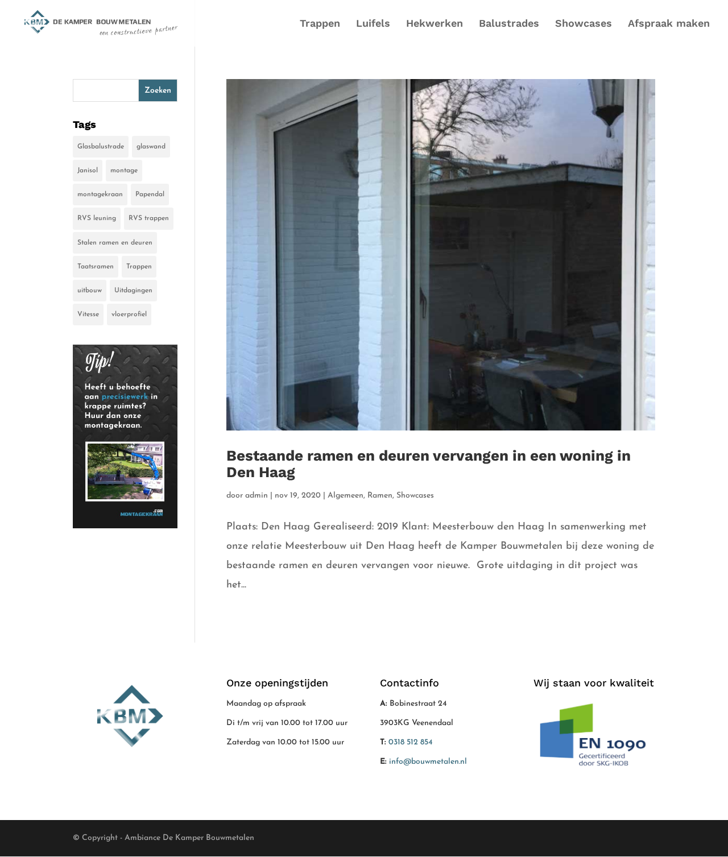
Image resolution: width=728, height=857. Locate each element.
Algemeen (345, 495)
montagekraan (100, 194)
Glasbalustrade (100, 146)
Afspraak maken (669, 24)
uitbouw (89, 290)
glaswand (151, 146)
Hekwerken (434, 24)
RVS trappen (149, 218)
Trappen (320, 24)
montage (124, 170)
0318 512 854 (410, 742)
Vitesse (88, 314)
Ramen (379, 495)
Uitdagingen (133, 290)
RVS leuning (96, 218)
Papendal (149, 194)
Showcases (583, 24)
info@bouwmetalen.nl (428, 761)
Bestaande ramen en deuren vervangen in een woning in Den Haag (428, 464)
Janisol (87, 170)
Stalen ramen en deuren (114, 242)
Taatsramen (95, 266)
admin (256, 495)
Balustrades (509, 24)
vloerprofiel (129, 314)
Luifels (373, 24)
